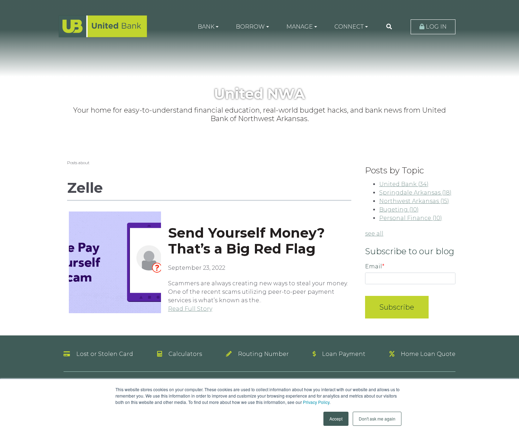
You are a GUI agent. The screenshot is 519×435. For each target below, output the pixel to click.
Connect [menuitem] (349, 26)
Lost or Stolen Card (104, 354)
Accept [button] (335, 419)
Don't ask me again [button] (377, 419)
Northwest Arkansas (414, 201)
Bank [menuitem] (206, 26)
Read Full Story (190, 308)
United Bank (404, 184)
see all (374, 233)
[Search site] (389, 27)
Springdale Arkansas (415, 192)
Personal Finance (410, 218)
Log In (435, 26)
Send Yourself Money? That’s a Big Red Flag (246, 241)
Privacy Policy (316, 402)
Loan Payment (343, 354)
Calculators (185, 354)
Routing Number (263, 354)
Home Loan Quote (428, 354)
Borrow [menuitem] (250, 26)
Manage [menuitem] (299, 26)
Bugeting (399, 209)
